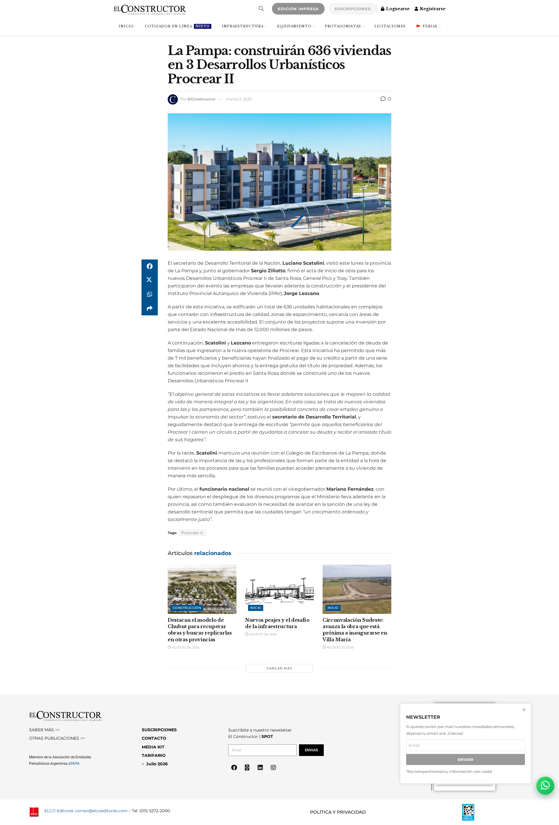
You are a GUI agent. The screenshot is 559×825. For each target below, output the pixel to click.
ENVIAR (465, 759)
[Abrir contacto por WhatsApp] (545, 786)
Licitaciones (390, 26)
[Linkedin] (260, 767)
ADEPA (73, 764)
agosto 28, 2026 (185, 647)
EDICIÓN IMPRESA (298, 8)
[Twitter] (247, 767)
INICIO (126, 26)
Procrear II (192, 533)
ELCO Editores (59, 810)
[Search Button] (261, 8)
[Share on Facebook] (149, 266)
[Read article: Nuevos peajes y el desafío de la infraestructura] (279, 589)
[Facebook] (234, 767)
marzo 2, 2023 (239, 99)
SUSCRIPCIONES (353, 8)
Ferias (430, 26)
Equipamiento (294, 26)
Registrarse (432, 8)
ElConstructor (201, 99)
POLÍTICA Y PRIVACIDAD (338, 812)
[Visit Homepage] (150, 9)
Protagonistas (343, 26)
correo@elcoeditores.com (101, 810)
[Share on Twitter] (149, 280)
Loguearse (397, 8)
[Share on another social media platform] (149, 308)
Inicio (255, 608)
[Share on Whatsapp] (149, 294)
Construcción (187, 608)
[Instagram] (273, 767)
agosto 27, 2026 (340, 647)
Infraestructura (242, 26)
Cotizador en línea (177, 26)
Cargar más (279, 668)
